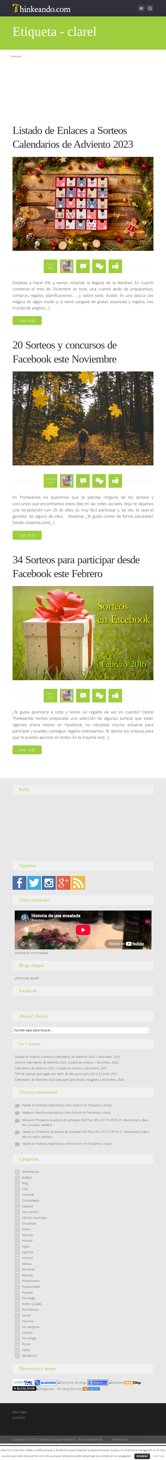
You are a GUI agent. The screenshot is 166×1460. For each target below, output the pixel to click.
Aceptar (142, 1456)
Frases (26, 1229)
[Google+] (63, 882)
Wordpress (29, 1355)
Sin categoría (30, 1327)
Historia (27, 1241)
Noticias (27, 1275)
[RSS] (78, 882)
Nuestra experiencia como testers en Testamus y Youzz (74, 1105)
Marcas (27, 1264)
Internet (27, 1258)
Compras (28, 1195)
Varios (26, 1350)
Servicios (28, 1321)
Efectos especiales (34, 1218)
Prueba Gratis (31, 1287)
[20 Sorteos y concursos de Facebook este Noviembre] (83, 418)
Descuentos (30, 1212)
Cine (25, 1189)
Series (26, 1315)
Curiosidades (31, 1200)
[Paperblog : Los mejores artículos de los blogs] (24, 1382)
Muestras (28, 1269)
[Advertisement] (80, 89)
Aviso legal (19, 1412)
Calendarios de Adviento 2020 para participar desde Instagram (57, 1080)
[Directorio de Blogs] (72, 1382)
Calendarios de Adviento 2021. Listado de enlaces (48, 1068)
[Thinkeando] (42, 8)
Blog (25, 1183)
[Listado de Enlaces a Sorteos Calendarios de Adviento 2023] (83, 203)
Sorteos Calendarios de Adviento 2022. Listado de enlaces (54, 1062)
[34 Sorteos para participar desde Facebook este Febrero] (83, 632)
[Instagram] (49, 882)
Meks (107, 1439)
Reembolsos (30, 1309)
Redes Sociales (32, 1304)
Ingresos (28, 1252)
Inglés (26, 1246)
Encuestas (29, 1223)
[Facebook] (19, 882)
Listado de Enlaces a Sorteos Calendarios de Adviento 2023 (55, 1057)
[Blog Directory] (91, 1389)
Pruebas (27, 1292)
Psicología (28, 1298)
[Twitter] (34, 882)
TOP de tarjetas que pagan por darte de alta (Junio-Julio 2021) (56, 1074)
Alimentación (30, 1172)
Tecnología (29, 1338)
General (27, 1235)
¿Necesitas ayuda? (27, 978)
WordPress (136, 1439)
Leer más (27, 320)
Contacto (19, 1417)
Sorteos (27, 1333)
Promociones (31, 1281)
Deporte (27, 1206)
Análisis (27, 1177)
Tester (26, 1344)
